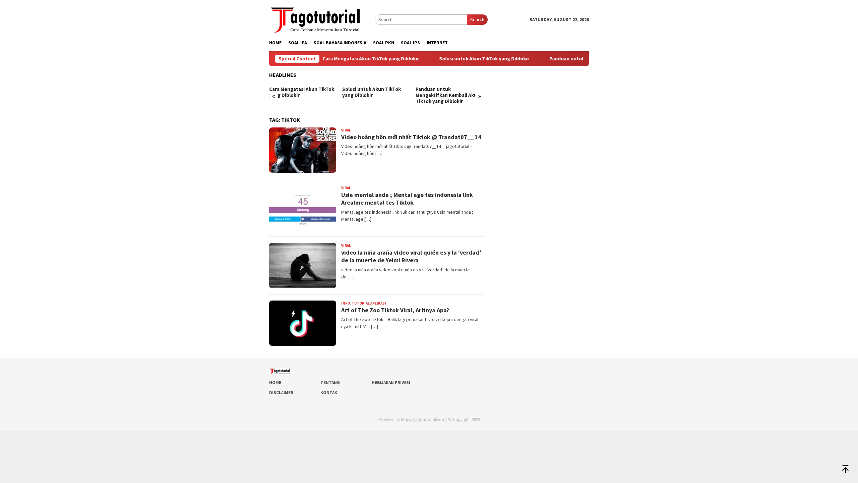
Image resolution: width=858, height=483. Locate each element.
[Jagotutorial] (316, 19)
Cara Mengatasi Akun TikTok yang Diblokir (358, 59)
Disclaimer (281, 392)
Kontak (328, 392)
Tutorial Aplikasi (369, 303)
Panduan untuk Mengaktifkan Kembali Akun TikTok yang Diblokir (448, 95)
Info (345, 303)
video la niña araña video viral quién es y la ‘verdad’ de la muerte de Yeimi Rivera (411, 256)
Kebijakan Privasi (391, 382)
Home (275, 382)
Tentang (330, 382)
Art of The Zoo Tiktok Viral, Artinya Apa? (395, 310)
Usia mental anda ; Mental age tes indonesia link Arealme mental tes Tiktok (407, 198)
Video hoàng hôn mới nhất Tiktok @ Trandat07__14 (411, 137)
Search (477, 19)
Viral (346, 130)
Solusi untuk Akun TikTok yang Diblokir (471, 59)
